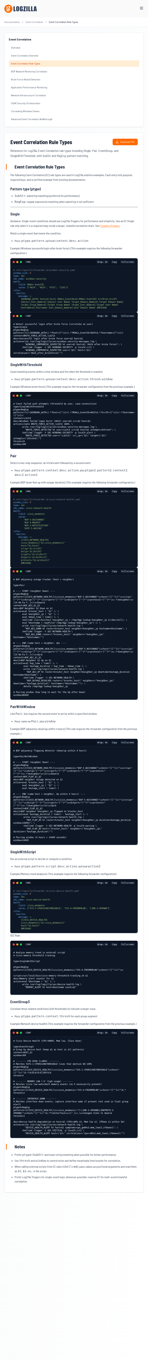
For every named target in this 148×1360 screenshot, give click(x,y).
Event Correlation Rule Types (25, 63)
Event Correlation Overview (24, 55)
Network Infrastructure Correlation (28, 95)
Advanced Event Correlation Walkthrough (31, 119)
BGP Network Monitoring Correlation (29, 71)
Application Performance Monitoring (29, 87)
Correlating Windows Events (25, 111)
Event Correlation (34, 21)
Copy (114, 262)
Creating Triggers (109, 225)
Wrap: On (102, 262)
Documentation (12, 21)
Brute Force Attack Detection (25, 79)
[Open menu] (141, 8)
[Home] (20, 9)
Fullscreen (127, 262)
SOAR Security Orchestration (25, 103)
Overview (15, 47)
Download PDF (127, 141)
